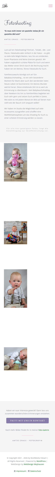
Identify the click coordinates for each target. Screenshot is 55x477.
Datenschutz (35, 471)
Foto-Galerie (43, 430)
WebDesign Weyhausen (34, 464)
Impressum (21, 471)
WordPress (41, 461)
